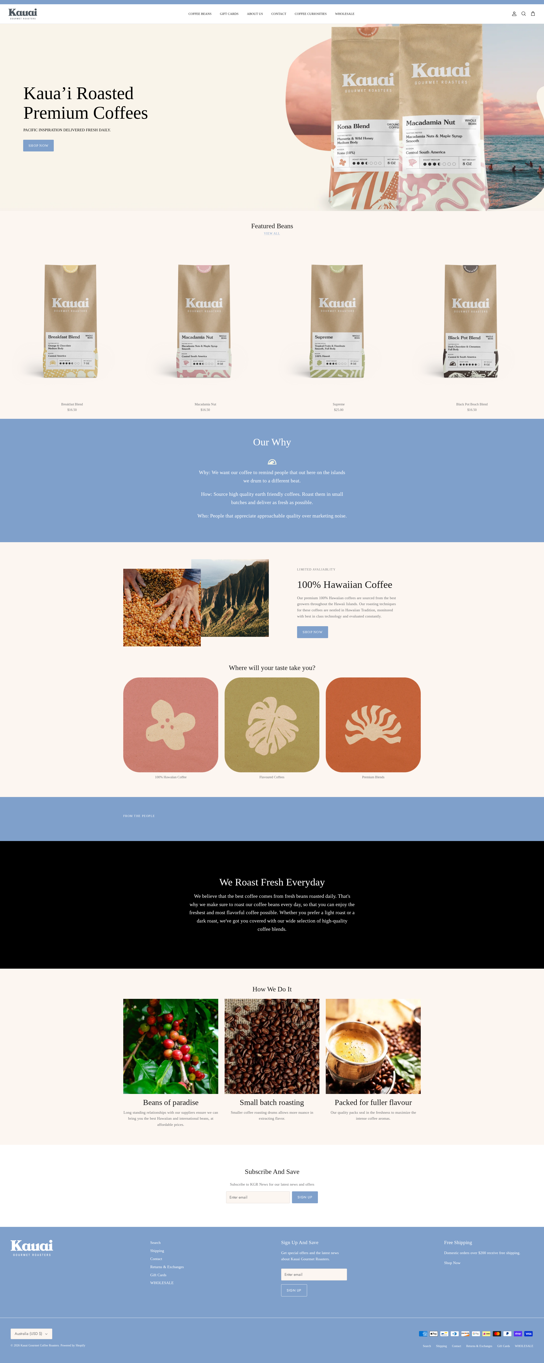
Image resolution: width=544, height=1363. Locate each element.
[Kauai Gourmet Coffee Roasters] (22, 14)
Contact (156, 1259)
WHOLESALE (344, 14)
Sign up (305, 1197)
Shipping (157, 1251)
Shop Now (452, 1263)
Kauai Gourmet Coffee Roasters (40, 1345)
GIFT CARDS (229, 14)
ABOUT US (255, 14)
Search (155, 1242)
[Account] (513, 13)
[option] (272, 117)
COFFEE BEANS (199, 14)
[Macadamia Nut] (205, 320)
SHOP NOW (38, 145)
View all (272, 233)
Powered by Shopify (73, 1345)
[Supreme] (338, 320)
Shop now (313, 632)
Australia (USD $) (28, 1333)
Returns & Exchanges (167, 1267)
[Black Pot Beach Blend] (472, 320)
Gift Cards (158, 1275)
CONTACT (278, 14)
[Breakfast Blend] (72, 320)
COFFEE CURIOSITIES (311, 14)
